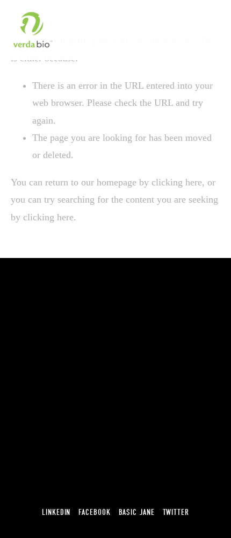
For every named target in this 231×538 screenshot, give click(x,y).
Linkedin (56, 512)
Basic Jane (137, 512)
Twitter (176, 512)
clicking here (176, 182)
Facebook (94, 512)
